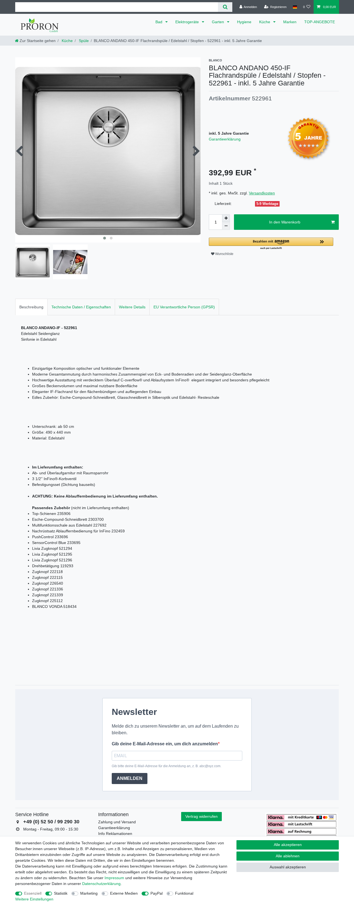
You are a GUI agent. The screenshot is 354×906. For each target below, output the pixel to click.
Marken (289, 22)
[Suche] (225, 7)
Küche (265, 22)
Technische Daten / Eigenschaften (81, 307)
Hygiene (244, 22)
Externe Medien (124, 893)
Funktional (184, 893)
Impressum (114, 878)
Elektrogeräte (187, 22)
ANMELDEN (129, 778)
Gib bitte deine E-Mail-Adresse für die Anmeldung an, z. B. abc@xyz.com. (166, 766)
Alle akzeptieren (288, 844)
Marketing (89, 893)
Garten (218, 22)
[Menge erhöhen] (226, 218)
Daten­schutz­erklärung (101, 883)
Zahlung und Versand (117, 822)
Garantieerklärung (225, 139)
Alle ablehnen (288, 856)
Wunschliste (223, 254)
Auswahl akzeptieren (288, 867)
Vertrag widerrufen (201, 816)
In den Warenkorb (284, 222)
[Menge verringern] (226, 226)
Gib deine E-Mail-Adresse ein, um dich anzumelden (165, 743)
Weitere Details (132, 307)
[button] (271, 244)
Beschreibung (31, 307)
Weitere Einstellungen (34, 899)
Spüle (83, 40)
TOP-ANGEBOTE (319, 22)
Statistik (60, 893)
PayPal (156, 893)
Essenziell (32, 893)
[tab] (31, 307)
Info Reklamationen (115, 833)
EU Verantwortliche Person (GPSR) (184, 307)
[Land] (295, 7)
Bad (159, 22)
